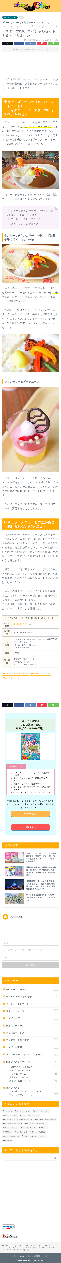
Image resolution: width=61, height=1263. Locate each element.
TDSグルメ (8, 1132)
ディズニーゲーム (31, 1025)
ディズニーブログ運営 (31, 1040)
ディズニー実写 (31, 1047)
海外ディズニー (31, 1088)
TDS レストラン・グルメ (41, 673)
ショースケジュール (39, 1136)
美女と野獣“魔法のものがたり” (46, 1119)
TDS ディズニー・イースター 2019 (16, 673)
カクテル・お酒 (22, 1132)
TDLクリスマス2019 (23, 1111)
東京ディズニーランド (33, 1081)
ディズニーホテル (33, 1074)
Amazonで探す (30, 814)
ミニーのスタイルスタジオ (13, 1123)
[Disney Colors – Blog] (30, 10)
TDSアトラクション (29, 1128)
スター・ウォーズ (31, 1011)
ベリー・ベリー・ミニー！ (30, 1115)
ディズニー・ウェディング (32, 1070)
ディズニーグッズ (31, 1018)
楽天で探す (30, 827)
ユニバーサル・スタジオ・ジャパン (31, 1054)
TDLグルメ (43, 1128)
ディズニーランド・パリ (32, 1095)
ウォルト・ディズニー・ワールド (32, 1091)
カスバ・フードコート (12, 678)
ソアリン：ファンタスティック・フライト (18, 1119)
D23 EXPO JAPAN (31, 989)
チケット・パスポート (12, 1136)
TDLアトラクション (11, 1128)
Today (26, 1136)
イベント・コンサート (31, 1004)
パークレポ (8, 1111)
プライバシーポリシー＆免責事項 (28, 1256)
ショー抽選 (8, 1140)
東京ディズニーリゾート (31, 1062)
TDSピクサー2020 (11, 1115)
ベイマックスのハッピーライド (37, 1123)
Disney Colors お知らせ (31, 996)
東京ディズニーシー (10, 17)
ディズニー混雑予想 (38, 1132)
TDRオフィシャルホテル (32, 1067)
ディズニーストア (31, 1033)
